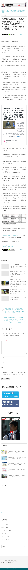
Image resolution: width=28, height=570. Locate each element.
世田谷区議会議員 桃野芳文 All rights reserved (14, 568)
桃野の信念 (3, 536)
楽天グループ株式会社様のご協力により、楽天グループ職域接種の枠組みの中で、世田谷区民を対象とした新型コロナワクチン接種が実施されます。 (18, 283)
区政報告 (3, 527)
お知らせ (3, 524)
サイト (3, 367)
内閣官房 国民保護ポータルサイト (12, 246)
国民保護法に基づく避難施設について (12, 235)
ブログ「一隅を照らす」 (6, 539)
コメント (4, 340)
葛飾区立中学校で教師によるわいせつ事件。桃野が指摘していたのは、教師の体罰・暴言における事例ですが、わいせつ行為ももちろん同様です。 (13, 320)
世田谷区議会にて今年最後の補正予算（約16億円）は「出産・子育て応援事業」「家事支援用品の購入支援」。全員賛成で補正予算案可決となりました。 (14, 310)
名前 (2, 357)
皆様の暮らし (4, 530)
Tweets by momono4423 (7, 512)
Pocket (21, 34)
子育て (2, 533)
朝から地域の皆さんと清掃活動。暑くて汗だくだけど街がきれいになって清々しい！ (18, 291)
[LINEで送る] (11, 34)
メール (3, 362)
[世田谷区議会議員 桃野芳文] (14, 4)
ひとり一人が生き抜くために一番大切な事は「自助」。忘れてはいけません (18, 266)
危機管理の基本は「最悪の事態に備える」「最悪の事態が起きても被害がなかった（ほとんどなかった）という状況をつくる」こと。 (13, 11)
